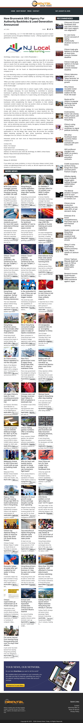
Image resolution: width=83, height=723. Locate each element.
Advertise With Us (73, 707)
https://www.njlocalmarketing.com (19, 153)
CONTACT (36, 11)
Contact (76, 705)
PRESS (29, 11)
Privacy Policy (75, 711)
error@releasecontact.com (17, 165)
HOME (13, 11)
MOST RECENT (21, 11)
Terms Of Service (74, 709)
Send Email (11, 148)
